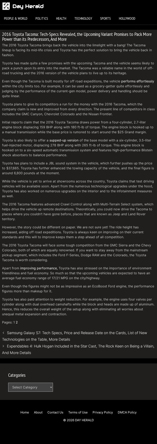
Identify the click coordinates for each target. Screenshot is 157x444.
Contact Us (55, 412)
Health (61, 18)
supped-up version (63, 140)
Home (24, 412)
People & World (15, 18)
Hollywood (127, 18)
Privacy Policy (103, 412)
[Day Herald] (7, 6)
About (38, 412)
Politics (42, 18)
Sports (105, 18)
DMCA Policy (127, 412)
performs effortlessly (137, 81)
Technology (83, 18)
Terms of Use (78, 412)
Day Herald (28, 6)
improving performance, (39, 268)
